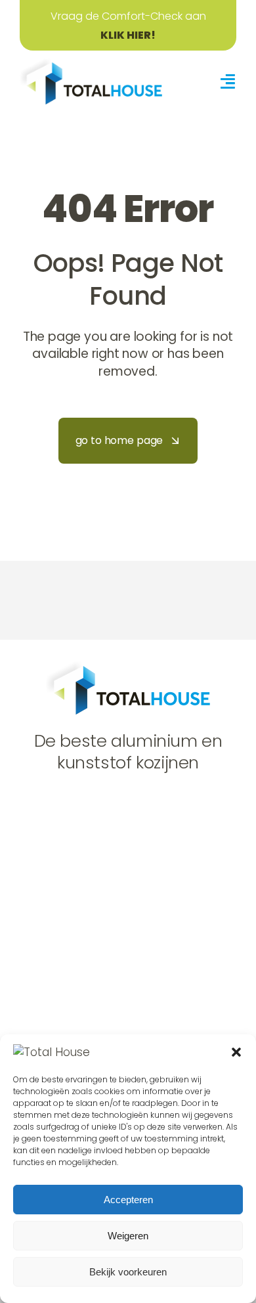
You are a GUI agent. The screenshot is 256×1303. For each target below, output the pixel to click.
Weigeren (128, 1235)
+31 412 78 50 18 (79, 893)
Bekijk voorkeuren (128, 1271)
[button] (236, 1052)
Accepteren (128, 1199)
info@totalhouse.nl (88, 917)
